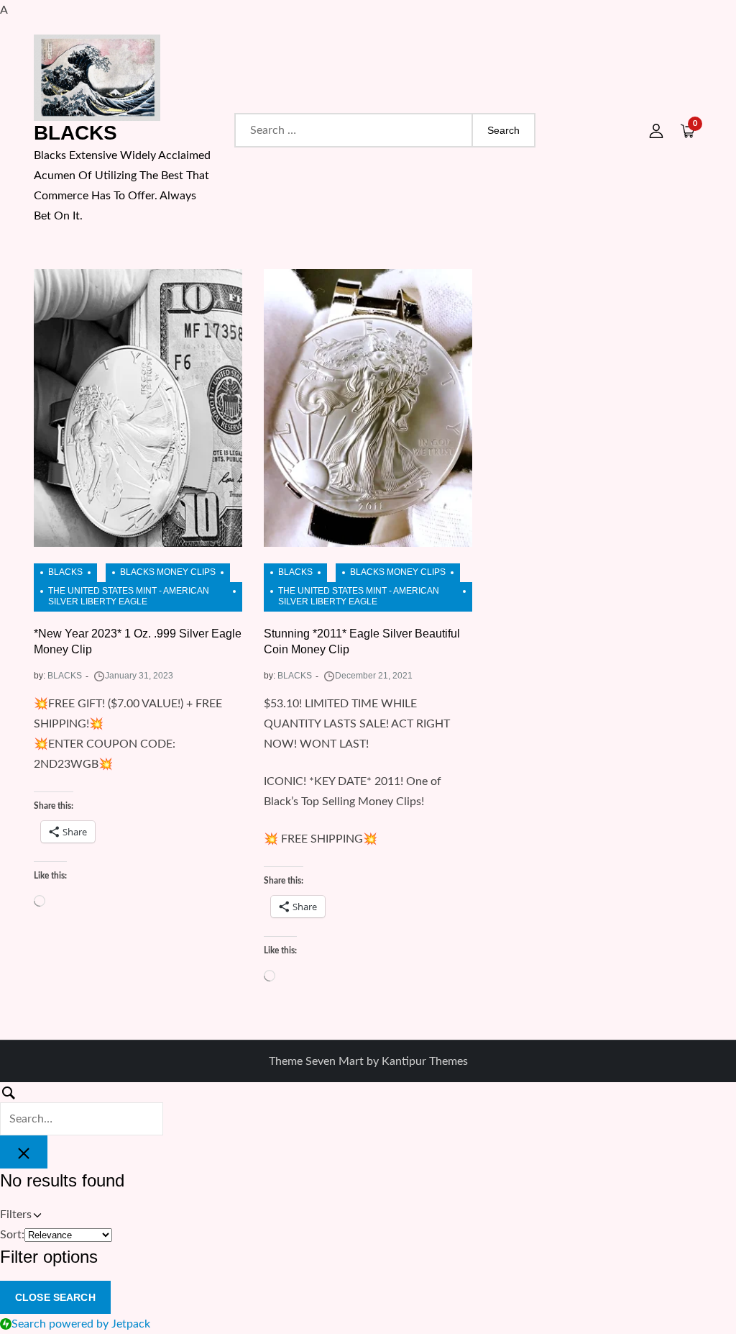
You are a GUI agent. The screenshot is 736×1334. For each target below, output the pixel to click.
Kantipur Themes (425, 1061)
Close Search (55, 1297)
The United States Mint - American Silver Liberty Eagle (128, 596)
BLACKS (75, 133)
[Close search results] (23, 1152)
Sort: (12, 1234)
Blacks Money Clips (168, 572)
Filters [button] (35, 1216)
